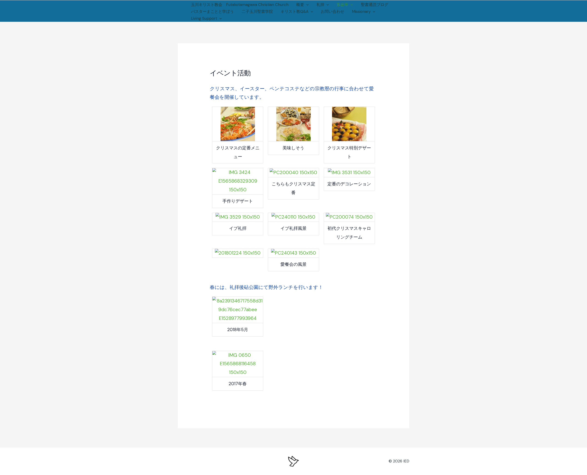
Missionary (361, 11)
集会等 (342, 4)
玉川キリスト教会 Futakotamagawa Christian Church (239, 4)
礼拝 (320, 4)
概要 (300, 4)
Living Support (204, 18)
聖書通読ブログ (374, 4)
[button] (306, 4)
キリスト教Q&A (294, 11)
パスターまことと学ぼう (212, 11)
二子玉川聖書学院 (257, 11)
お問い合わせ (332, 11)
